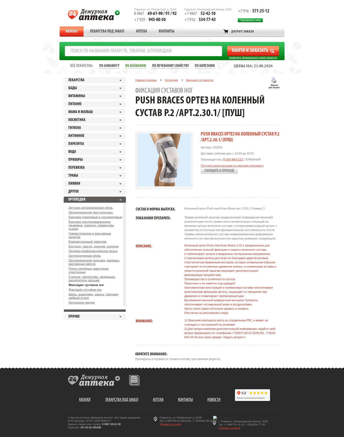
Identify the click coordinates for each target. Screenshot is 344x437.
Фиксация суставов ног (86, 285)
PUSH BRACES (233, 159)
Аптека (141, 31)
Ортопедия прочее (82, 302)
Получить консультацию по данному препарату (232, 165)
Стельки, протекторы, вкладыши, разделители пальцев (92, 278)
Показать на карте (170, 424)
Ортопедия (171, 80)
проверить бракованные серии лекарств (253, 57)
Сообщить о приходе (219, 171)
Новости (213, 400)
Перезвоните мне (250, 20)
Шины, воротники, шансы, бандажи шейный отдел (93, 296)
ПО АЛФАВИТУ (109, 66)
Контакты (166, 31)
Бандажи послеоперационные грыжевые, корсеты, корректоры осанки (91, 225)
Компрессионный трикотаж (87, 241)
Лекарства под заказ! (107, 31)
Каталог (72, 31)
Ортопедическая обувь (85, 255)
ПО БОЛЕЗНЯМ (205, 66)
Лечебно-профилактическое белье (93, 251)
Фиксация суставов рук (85, 289)
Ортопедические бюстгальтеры (91, 212)
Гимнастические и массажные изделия (90, 235)
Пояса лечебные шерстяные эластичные (89, 270)
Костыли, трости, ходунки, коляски (93, 246)
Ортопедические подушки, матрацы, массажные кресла (94, 262)
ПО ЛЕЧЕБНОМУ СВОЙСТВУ (170, 66)
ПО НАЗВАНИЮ (135, 66)
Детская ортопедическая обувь (91, 207)
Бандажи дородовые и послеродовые (95, 217)
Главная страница (146, 80)
